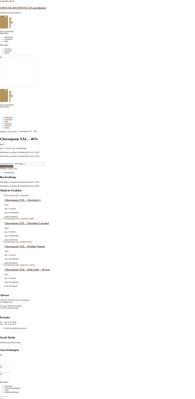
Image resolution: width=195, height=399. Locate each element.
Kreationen (8, 39)
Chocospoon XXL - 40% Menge (11, 164)
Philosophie (9, 37)
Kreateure (8, 49)
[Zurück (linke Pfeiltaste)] (1, 398)
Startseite (3, 131)
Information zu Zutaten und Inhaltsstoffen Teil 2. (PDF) (19, 156)
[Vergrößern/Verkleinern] (1, 396)
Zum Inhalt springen (7, 1)
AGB (6, 390)
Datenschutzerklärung (12, 388)
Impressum (8, 386)
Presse (7, 53)
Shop (6, 41)
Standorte (8, 51)
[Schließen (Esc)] (8, 396)
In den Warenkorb (6, 166)
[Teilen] (5, 396)
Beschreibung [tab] (9, 172)
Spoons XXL (12, 131)
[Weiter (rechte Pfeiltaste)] (3, 398)
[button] (97, 33)
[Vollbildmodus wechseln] (3, 396)
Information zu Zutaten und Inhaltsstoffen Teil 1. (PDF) (19, 152)
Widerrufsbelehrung (12, 392)
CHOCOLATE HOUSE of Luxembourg (23, 7)
